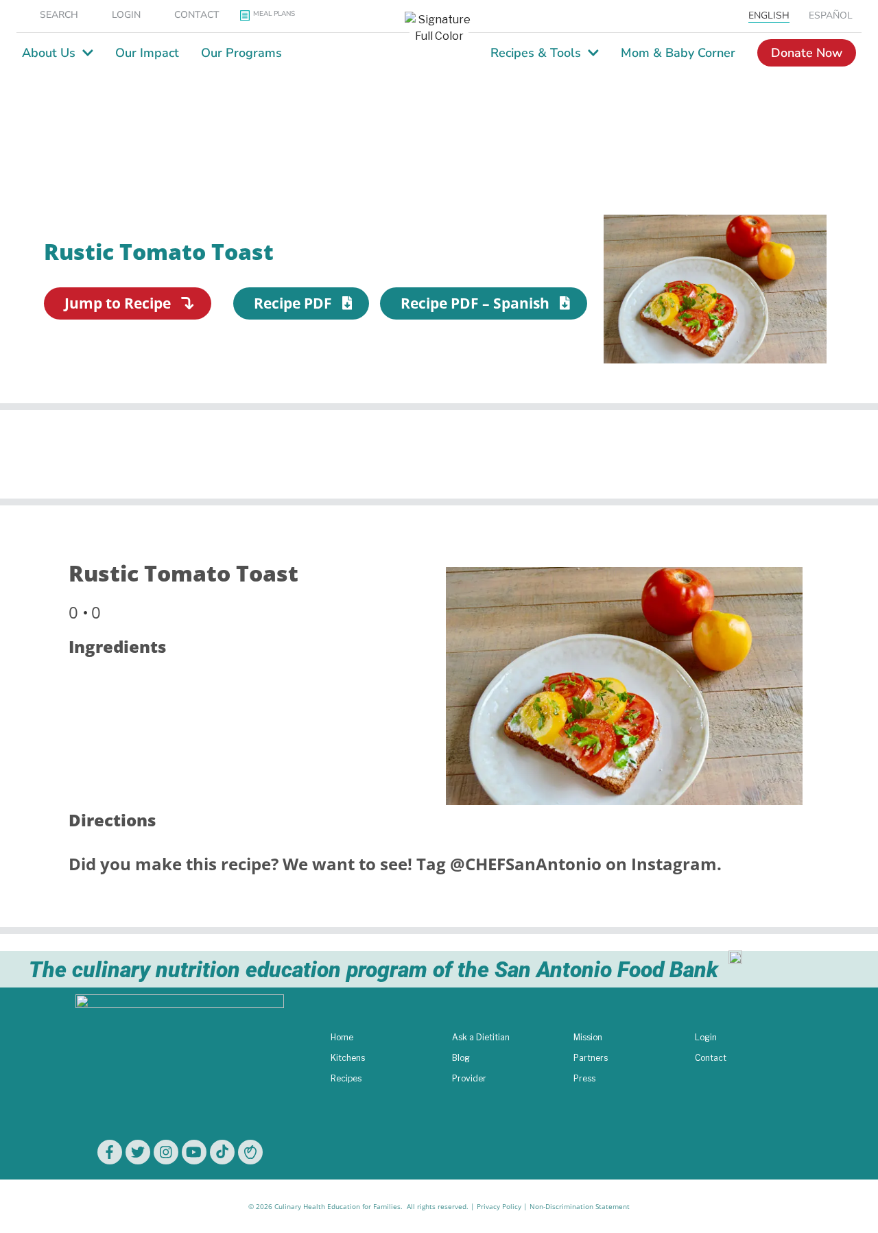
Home (342, 1037)
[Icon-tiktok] (222, 1152)
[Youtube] (194, 1152)
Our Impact (147, 53)
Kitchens (348, 1058)
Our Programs (241, 53)
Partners (590, 1058)
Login (706, 1037)
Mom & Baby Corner (678, 53)
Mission (587, 1037)
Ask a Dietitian (481, 1037)
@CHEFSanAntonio (526, 863)
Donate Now (806, 53)
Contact (710, 1058)
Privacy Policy (499, 1206)
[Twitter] (138, 1152)
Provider (469, 1078)
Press (584, 1078)
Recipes (346, 1078)
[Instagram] (166, 1152)
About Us (48, 53)
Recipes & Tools (535, 53)
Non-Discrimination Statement (580, 1206)
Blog (461, 1058)
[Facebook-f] (109, 1152)
